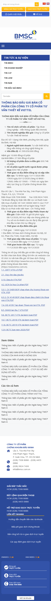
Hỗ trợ (38, 14)
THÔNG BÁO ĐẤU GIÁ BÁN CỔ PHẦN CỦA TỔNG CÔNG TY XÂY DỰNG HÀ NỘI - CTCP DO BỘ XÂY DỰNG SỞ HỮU (24, 369)
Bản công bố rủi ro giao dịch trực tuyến (25, 534)
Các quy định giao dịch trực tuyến (25, 541)
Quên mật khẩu (14, 14)
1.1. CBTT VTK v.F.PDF (11, 269)
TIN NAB (8, 83)
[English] (48, 3)
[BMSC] (25, 35)
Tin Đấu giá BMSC (13, 88)
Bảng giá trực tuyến (13, 9)
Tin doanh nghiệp (13, 68)
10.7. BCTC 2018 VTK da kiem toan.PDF (19, 319)
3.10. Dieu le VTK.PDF (11, 279)
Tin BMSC (8, 63)
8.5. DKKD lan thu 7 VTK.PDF (14, 310)
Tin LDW (8, 78)
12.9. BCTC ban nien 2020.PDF (15, 329)
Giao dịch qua (15, 584)
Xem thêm (7, 340)
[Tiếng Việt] (44, 3)
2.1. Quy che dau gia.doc (12, 274)
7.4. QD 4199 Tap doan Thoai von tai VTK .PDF (23, 305)
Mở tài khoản (25, 598)
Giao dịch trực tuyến (37, 9)
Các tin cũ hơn (10, 385)
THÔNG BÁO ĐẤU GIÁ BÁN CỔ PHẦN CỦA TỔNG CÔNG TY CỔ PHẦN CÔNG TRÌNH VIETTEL (24, 392)
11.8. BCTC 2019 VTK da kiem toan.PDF (19, 324)
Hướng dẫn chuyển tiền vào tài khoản (25, 519)
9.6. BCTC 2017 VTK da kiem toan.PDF (19, 315)
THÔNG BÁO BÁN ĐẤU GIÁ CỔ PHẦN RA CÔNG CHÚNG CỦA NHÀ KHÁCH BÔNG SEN (23, 354)
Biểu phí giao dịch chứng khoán (25, 526)
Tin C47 (7, 73)
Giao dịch (14, 575)
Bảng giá (14, 567)
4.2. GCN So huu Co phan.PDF (14, 284)
